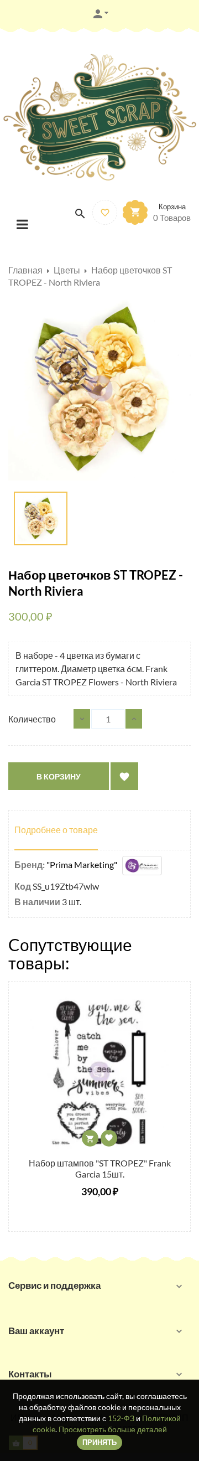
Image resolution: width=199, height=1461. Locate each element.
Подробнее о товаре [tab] (56, 829)
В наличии (37, 901)
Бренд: (29, 864)
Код (22, 886)
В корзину (58, 776)
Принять (99, 1442)
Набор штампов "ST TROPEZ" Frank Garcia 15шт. (100, 1168)
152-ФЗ (121, 1418)
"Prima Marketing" (84, 864)
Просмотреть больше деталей (113, 1429)
